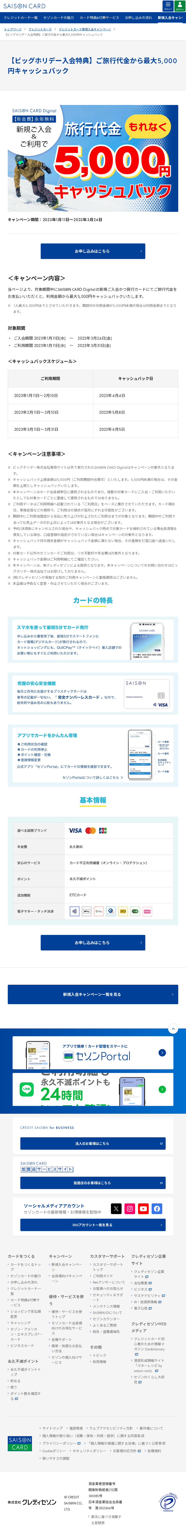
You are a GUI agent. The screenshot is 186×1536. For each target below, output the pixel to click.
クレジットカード (40, 29)
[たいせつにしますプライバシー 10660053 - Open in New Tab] (168, 1511)
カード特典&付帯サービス (99, 18)
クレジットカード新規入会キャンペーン (85, 29)
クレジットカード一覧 (21, 18)
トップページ (13, 29)
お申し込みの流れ (138, 18)
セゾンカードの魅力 (58, 18)
